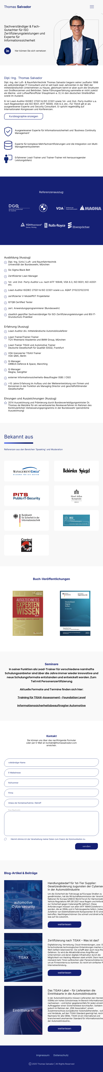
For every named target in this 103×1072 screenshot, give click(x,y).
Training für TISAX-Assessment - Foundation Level (52, 697)
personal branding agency (99, 1071)
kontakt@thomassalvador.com (61, 743)
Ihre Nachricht (14, 810)
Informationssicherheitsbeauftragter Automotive (51, 705)
